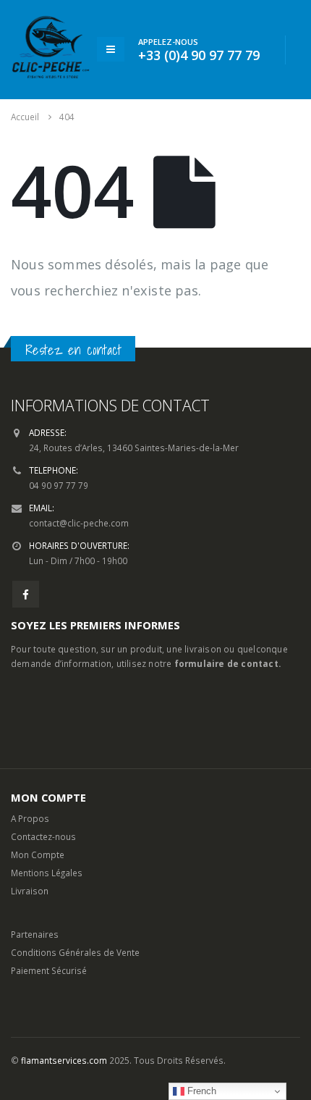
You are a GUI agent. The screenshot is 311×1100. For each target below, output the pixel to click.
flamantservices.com (64, 1060)
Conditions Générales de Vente (75, 952)
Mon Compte (37, 854)
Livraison (29, 891)
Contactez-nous (43, 836)
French (200, 1091)
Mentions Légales (46, 872)
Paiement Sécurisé (49, 970)
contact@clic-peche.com (79, 523)
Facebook (25, 594)
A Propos (30, 818)
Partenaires (35, 934)
